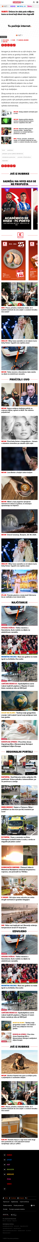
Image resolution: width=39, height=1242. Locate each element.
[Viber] (11, 45)
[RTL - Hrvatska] (6, 1215)
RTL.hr (4, 1221)
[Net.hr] (14, 1215)
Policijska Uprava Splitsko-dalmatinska (12, 154)
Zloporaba (5, 161)
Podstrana (10, 150)
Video (9, 1184)
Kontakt (5, 1209)
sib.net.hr (16, 1226)
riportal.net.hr (17, 1228)
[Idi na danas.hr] (18, 2)
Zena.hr (9, 1221)
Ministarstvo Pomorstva (8, 157)
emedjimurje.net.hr (8, 1226)
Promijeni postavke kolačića (17, 1209)
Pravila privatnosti (18, 1205)
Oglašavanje (14, 1202)
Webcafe (10, 1174)
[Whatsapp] (8, 45)
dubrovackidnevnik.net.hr (10, 1230)
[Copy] (14, 45)
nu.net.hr (28, 1230)
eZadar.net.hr (21, 1230)
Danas (9, 1155)
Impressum (6, 1202)
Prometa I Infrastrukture (24, 157)
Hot (8, 1164)
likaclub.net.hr (6, 1233)
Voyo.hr (14, 1221)
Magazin (10, 1169)
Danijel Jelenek (23, 40)
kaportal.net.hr (24, 1226)
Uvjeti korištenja (24, 1202)
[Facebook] (2, 45)
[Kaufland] (19, 235)
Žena (9, 1179)
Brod (3, 150)
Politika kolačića (7, 1205)
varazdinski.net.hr (8, 1228)
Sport (9, 1160)
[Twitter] (5, 45)
